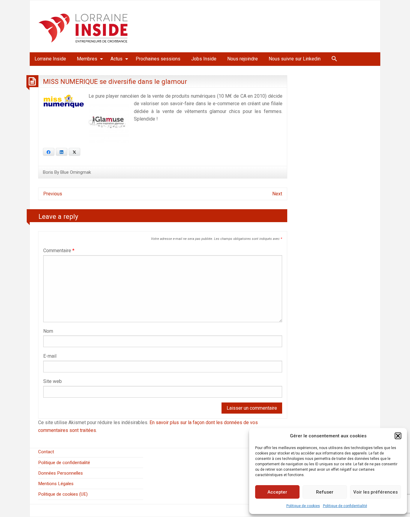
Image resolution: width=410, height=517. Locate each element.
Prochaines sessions (158, 59)
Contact (46, 451)
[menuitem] (50, 59)
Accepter (277, 492)
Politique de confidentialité (345, 506)
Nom (48, 331)
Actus (116, 59)
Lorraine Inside (50, 59)
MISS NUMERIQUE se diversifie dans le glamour (115, 81)
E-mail (49, 356)
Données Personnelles (60, 473)
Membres (87, 59)
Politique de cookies (303, 506)
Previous (52, 194)
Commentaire (58, 250)
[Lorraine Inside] (83, 26)
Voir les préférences (375, 492)
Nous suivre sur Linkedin (295, 59)
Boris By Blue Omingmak (67, 172)
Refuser (324, 492)
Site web (52, 381)
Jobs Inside (203, 59)
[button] (398, 436)
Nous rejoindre (242, 59)
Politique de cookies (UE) (63, 494)
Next (277, 194)
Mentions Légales (56, 483)
